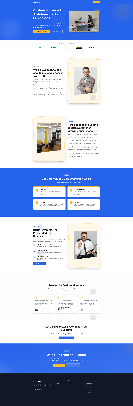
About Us (58, 383)
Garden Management (90, 388)
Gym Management (89, 385)
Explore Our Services (57, 31)
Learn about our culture (73, 365)
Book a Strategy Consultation (66, 337)
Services (72, 2)
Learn (90, 2)
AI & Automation (71, 385)
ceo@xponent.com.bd (39, 389)
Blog (81, 2)
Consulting (70, 388)
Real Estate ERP (89, 392)
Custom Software (71, 383)
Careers (85, 2)
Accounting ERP (89, 383)
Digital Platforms (71, 387)
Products (77, 2)
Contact (58, 387)
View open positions (59, 365)
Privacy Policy (97, 398)
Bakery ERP (88, 390)
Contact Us (96, 2)
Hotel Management (89, 387)
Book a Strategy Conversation (41, 31)
